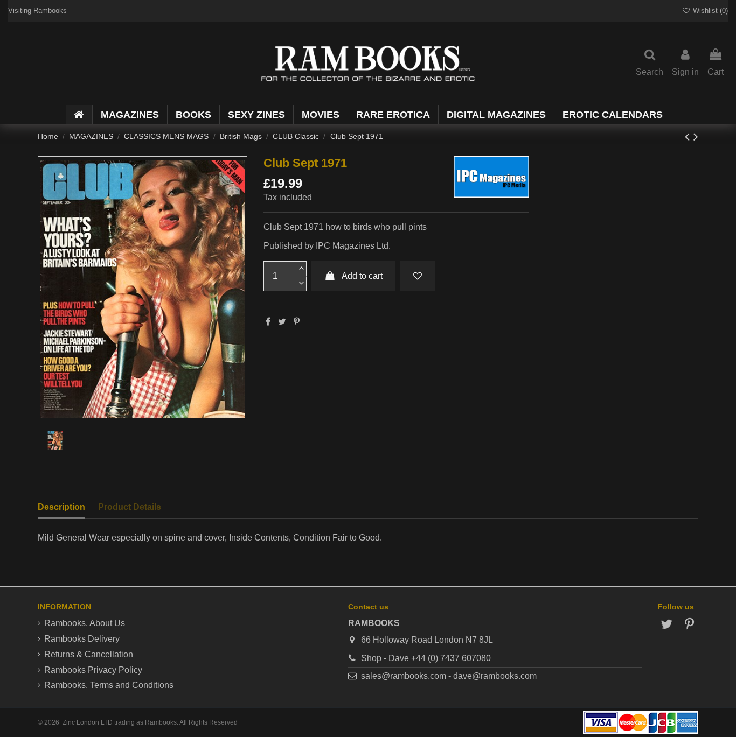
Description (61, 506)
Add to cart (362, 275)
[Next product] (695, 136)
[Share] (268, 321)
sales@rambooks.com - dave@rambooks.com (449, 675)
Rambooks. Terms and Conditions (108, 685)
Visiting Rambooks (37, 10)
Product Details (129, 506)
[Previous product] (689, 136)
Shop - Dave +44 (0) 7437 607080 (426, 658)
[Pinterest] (297, 321)
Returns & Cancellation (88, 654)
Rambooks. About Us (84, 623)
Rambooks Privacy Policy (93, 670)
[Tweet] (282, 321)
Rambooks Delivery (82, 638)
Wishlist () (709, 10)
